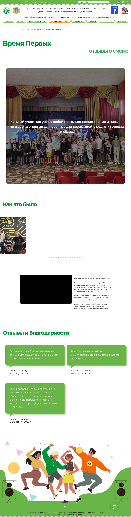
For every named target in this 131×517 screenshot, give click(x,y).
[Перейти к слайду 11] (72, 257)
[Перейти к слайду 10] (70, 257)
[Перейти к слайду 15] (81, 257)
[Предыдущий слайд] (31, 235)
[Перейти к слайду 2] (51, 257)
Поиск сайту (84, 2)
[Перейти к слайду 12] (74, 257)
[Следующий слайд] (100, 235)
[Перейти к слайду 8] (65, 257)
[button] (20, 21)
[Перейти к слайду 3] (53, 257)
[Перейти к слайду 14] (79, 257)
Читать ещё (17, 407)
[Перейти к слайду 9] (67, 257)
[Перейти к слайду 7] (63, 257)
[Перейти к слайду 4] (56, 257)
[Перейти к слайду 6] (60, 257)
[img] (6, 10)
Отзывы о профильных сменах (35, 29)
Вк (72, 373)
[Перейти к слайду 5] (58, 257)
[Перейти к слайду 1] (49, 257)
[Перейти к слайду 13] (77, 257)
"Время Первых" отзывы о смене (54, 29)
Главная (22, 29)
